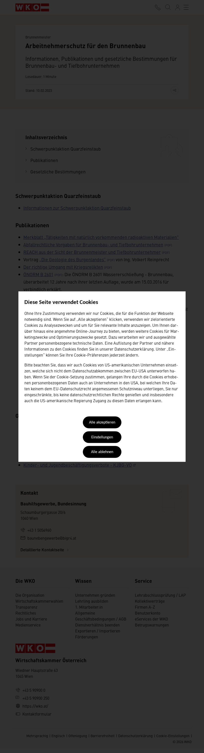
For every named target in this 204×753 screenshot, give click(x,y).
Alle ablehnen (102, 452)
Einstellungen (102, 437)
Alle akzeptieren (102, 423)
